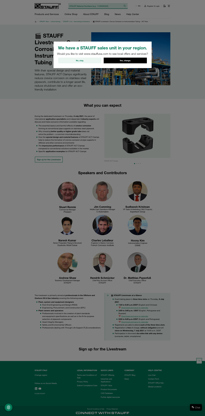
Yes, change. (125, 60)
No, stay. (80, 60)
